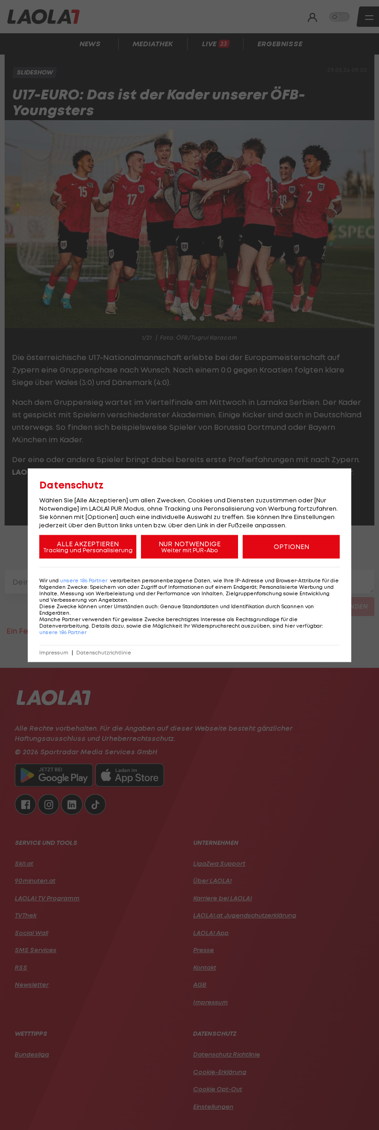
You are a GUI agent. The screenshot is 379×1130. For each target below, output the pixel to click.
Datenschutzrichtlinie (103, 652)
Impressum (53, 652)
